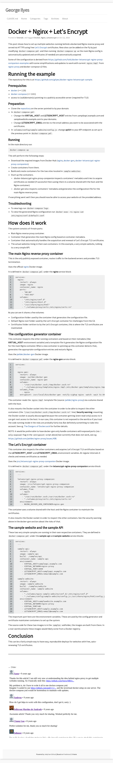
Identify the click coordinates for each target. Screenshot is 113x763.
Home (24, 18)
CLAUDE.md (12, 18)
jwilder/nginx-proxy (74, 400)
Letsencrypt (51, 37)
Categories (35, 18)
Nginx (43, 37)
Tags (46, 18)
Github (53, 754)
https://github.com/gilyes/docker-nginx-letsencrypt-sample (63, 79)
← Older (12, 667)
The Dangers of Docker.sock (37, 426)
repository (26, 108)
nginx (60, 160)
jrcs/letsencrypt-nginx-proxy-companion (36, 461)
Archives (55, 18)
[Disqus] (56, 703)
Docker (37, 37)
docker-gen (69, 160)
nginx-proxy (14, 66)
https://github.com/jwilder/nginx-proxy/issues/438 (32, 438)
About (65, 18)
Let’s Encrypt (41, 47)
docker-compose (19, 94)
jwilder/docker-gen (26, 354)
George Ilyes (17, 10)
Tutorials (20, 37)
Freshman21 (68, 754)
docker (14, 90)
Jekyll (47, 754)
